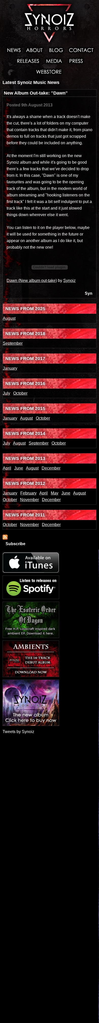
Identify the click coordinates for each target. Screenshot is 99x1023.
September (13, 343)
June (18, 468)
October (20, 393)
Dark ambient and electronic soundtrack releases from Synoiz (28, 61)
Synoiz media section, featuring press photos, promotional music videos (54, 61)
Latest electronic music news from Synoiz (12, 50)
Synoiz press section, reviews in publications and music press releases (75, 61)
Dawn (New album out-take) (32, 280)
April (7, 468)
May (54, 493)
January (10, 368)
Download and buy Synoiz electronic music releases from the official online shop (50, 71)
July (6, 393)
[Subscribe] (5, 538)
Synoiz (69, 280)
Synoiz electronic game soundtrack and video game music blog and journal (55, 50)
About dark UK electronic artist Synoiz (34, 50)
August (9, 318)
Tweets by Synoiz (18, 731)
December (51, 468)
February (28, 493)
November (29, 500)
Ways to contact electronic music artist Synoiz (81, 50)
